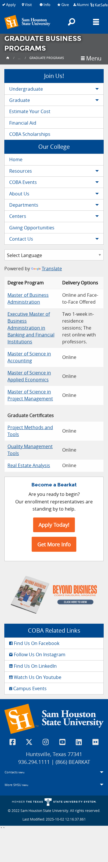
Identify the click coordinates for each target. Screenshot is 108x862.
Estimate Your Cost (29, 111)
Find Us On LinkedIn (35, 666)
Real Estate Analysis (28, 465)
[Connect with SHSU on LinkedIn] (79, 742)
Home (15, 159)
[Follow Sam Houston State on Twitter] (29, 742)
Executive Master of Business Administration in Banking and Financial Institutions (30, 328)
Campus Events (29, 688)
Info (46, 4)
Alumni (82, 4)
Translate (52, 268)
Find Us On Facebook (36, 643)
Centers (17, 216)
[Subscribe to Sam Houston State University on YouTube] (62, 742)
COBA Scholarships (29, 134)
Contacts (14, 772)
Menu (93, 58)
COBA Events (23, 182)
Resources (20, 171)
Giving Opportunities (31, 227)
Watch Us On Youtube (37, 677)
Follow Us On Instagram (39, 654)
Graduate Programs (46, 58)
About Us (19, 194)
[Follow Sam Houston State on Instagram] (45, 742)
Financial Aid (22, 123)
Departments (23, 205)
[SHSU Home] (8, 58)
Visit (28, 4)
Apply (10, 4)
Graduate (19, 100)
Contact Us (21, 239)
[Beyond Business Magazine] (54, 594)
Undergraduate (26, 89)
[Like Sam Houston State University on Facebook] (12, 742)
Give (64, 4)
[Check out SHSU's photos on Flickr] (95, 742)
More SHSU (16, 785)
